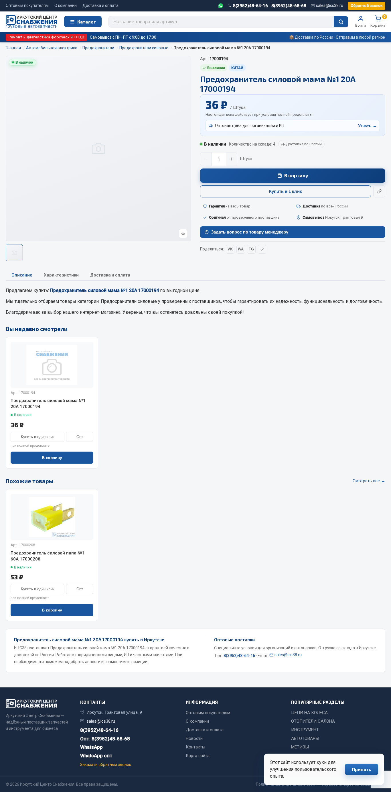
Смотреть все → (369, 480)
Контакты (195, 747)
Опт (79, 437)
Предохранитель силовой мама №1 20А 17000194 (48, 403)
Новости (194, 738)
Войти (360, 25)
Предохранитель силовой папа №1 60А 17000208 (47, 556)
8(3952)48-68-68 (288, 5)
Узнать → (367, 125)
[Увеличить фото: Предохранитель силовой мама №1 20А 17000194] (183, 233)
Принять (361, 769)
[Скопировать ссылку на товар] (379, 191)
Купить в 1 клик (285, 191)
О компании (65, 5)
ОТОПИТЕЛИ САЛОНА (313, 721)
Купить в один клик (37, 437)
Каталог (86, 21)
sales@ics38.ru (329, 5)
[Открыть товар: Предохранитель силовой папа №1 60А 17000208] (52, 517)
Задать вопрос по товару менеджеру (249, 232)
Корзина (377, 21)
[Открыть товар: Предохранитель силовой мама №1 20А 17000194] (52, 365)
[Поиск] (341, 21)
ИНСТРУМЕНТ (305, 729)
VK (230, 249)
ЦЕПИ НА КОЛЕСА (309, 712)
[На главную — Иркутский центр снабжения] (31, 22)
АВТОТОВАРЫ (305, 738)
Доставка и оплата (100, 5)
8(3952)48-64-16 (250, 5)
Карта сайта (198, 755)
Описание (21, 274)
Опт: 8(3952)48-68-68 (105, 739)
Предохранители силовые (129, 301)
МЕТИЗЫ (300, 747)
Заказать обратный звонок (105, 764)
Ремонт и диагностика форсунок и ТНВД (46, 37)
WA (241, 249)
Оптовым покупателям (27, 5)
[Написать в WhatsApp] (221, 6)
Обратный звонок (366, 5)
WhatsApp (91, 747)
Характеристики (61, 274)
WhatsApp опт (96, 755)
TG (251, 249)
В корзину (296, 175)
